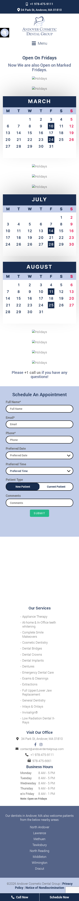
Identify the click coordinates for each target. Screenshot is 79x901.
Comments (13, 496)
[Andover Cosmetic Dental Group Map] (39, 571)
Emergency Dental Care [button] (38, 672)
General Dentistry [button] (33, 700)
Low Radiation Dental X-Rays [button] (38, 720)
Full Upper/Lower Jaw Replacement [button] (37, 692)
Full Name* (13, 402)
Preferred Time (16, 464)
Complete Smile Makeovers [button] (33, 634)
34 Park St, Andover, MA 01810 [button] (41, 10)
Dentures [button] (28, 666)
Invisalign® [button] (30, 712)
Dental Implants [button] (33, 660)
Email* (10, 417)
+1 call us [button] (32, 372)
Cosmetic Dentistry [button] (35, 642)
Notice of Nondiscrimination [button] (45, 888)
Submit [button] (39, 513)
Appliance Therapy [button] (34, 616)
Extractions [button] (29, 684)
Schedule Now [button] (59, 897)
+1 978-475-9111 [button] (41, 4)
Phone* (11, 433)
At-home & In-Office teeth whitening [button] (39, 624)
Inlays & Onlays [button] (32, 706)
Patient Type (14, 480)
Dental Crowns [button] (32, 654)
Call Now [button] (21, 897)
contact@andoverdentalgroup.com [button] (42, 749)
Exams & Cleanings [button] (35, 678)
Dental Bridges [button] (32, 648)
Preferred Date (16, 448)
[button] (4, 32)
